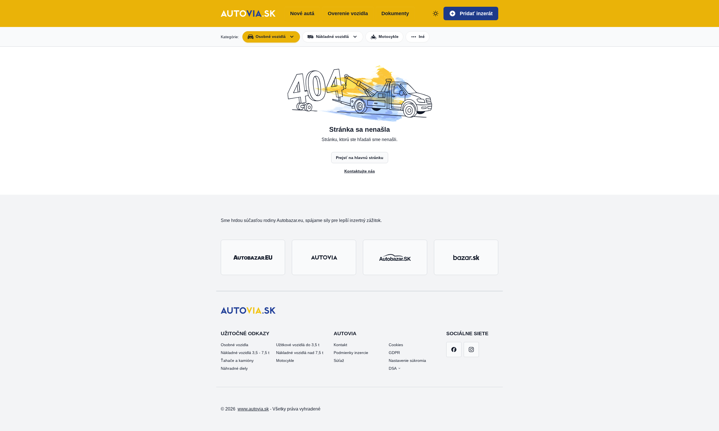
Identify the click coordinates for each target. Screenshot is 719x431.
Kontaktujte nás (359, 171)
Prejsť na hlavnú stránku (359, 157)
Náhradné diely (234, 368)
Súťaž (339, 360)
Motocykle (285, 360)
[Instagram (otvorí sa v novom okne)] (471, 349)
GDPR (394, 352)
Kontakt (340, 344)
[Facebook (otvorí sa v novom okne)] (453, 349)
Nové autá (302, 13)
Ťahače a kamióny (237, 360)
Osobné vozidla (234, 344)
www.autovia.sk (253, 409)
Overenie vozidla (348, 13)
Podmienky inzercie (351, 352)
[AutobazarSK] (395, 257)
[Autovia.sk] (324, 257)
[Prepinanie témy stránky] (435, 13)
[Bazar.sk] (466, 257)
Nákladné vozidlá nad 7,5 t (299, 352)
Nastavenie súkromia (407, 360)
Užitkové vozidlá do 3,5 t (297, 344)
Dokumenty (395, 13)
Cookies (396, 344)
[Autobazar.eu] (253, 257)
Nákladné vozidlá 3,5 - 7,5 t (245, 352)
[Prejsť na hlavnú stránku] (248, 13)
